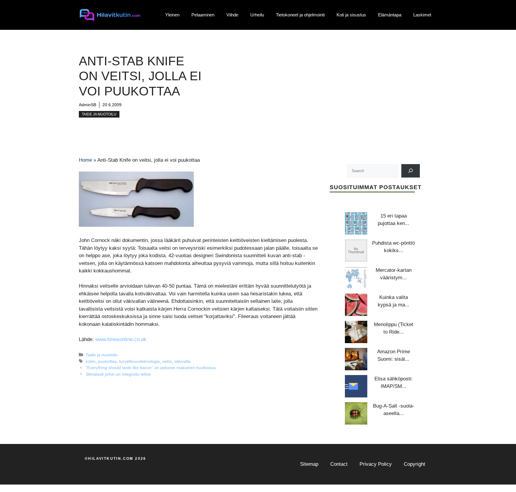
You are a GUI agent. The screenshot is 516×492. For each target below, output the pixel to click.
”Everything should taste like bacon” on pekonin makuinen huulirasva (151, 367)
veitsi (167, 361)
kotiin (91, 361)
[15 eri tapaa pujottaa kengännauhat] (356, 223)
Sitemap (309, 464)
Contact (339, 464)
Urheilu (257, 14)
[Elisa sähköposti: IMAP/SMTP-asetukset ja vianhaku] (356, 386)
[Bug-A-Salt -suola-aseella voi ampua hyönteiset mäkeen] (356, 413)
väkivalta (182, 361)
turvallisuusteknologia (139, 361)
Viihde (232, 14)
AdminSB (87, 104)
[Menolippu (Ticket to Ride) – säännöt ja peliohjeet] (356, 332)
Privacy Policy (376, 464)
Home (85, 160)
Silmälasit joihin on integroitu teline (118, 374)
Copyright (414, 464)
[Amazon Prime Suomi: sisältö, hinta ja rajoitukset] (356, 359)
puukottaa (107, 361)
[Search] (410, 171)
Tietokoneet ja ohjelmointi (300, 14)
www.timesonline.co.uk (120, 339)
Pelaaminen (202, 14)
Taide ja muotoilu (99, 114)
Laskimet (422, 14)
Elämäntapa (389, 14)
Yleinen (172, 14)
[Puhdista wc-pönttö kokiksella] (356, 250)
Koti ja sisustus (351, 14)
